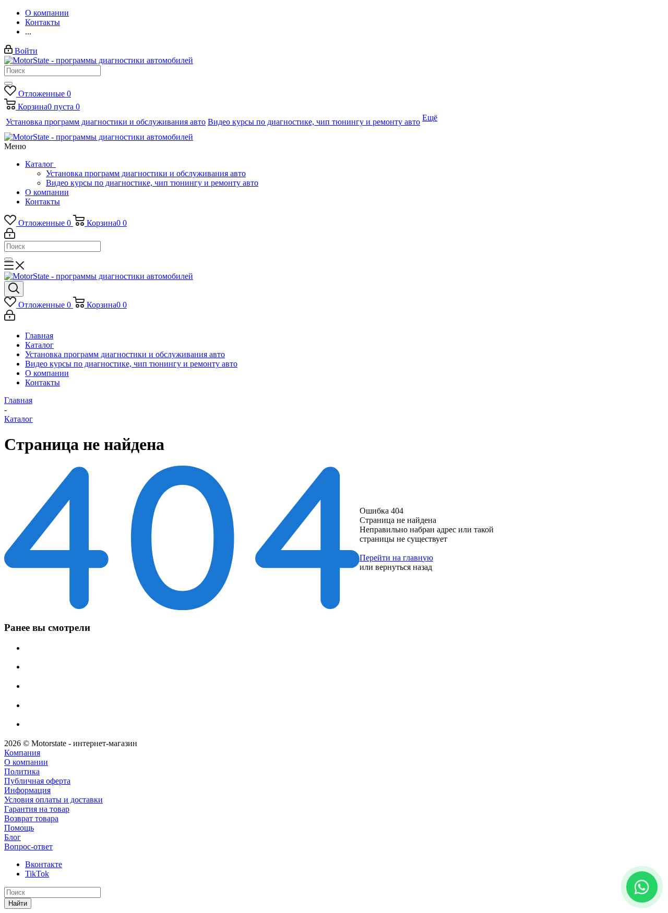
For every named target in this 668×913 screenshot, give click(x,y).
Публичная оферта (37, 780)
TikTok (37, 873)
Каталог (40, 164)
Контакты (42, 201)
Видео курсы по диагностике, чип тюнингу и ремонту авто (152, 182)
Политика (22, 771)
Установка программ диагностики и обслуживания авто (146, 173)
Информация (27, 790)
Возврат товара (31, 818)
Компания (22, 752)
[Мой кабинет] (9, 236)
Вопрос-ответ (28, 846)
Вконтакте (43, 864)
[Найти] (8, 83)
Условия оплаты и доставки (53, 799)
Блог (12, 837)
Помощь (19, 827)
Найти (17, 903)
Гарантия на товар (36, 809)
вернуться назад (403, 567)
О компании (47, 192)
